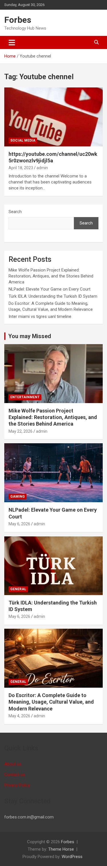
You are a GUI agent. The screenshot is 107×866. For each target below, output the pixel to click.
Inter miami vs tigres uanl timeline (40, 316)
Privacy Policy (17, 785)
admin (42, 168)
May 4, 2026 (19, 716)
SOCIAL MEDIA (22, 140)
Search (15, 211)
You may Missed (29, 336)
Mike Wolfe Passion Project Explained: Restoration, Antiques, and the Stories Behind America (51, 276)
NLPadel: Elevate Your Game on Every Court (49, 289)
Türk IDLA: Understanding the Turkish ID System (53, 296)
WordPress (72, 856)
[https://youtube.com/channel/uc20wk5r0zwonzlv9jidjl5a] (53, 116)
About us (12, 764)
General (18, 589)
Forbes (17, 20)
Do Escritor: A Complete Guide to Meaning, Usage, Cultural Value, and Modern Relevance (51, 702)
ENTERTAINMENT (25, 397)
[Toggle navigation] (11, 42)
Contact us (14, 774)
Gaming (17, 497)
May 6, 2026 (19, 524)
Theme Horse (61, 849)
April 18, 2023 (21, 168)
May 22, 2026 (21, 431)
